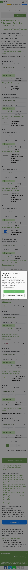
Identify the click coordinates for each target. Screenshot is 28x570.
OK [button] (14, 291)
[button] (14, 287)
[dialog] (14, 285)
